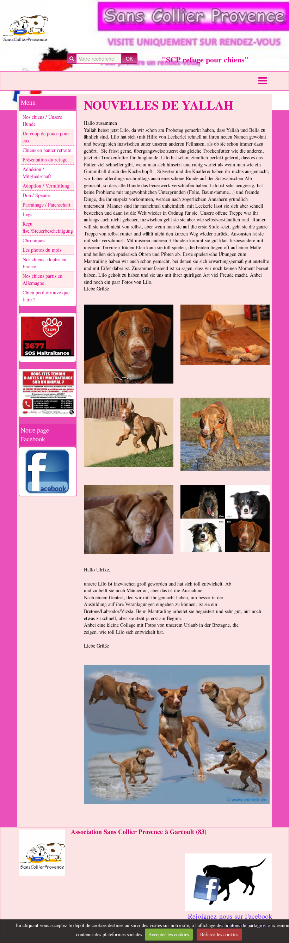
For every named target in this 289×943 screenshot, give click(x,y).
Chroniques (34, 240)
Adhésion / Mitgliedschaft (37, 172)
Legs (27, 214)
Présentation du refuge (45, 159)
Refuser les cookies (219, 934)
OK (129, 58)
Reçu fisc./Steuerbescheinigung (48, 227)
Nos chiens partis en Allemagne (42, 279)
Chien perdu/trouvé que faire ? (46, 296)
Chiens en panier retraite (47, 150)
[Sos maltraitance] (47, 337)
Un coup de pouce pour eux (46, 137)
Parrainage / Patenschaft (46, 204)
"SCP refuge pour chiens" (205, 59)
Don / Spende (36, 195)
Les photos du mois (42, 249)
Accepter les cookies (168, 934)
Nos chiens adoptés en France (44, 263)
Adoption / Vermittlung (46, 185)
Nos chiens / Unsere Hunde (42, 120)
